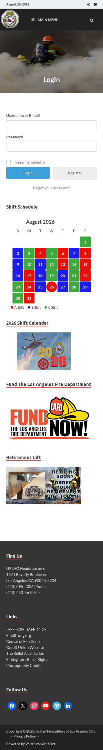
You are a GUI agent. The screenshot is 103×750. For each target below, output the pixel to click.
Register (75, 173)
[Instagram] (34, 705)
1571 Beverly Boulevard (27, 574)
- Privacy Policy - (24, 736)
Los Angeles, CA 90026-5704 (31, 580)
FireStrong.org (18, 635)
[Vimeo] (56, 705)
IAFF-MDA (36, 629)
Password (14, 137)
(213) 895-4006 (20, 586)
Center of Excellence (23, 641)
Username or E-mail (23, 115)
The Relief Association (25, 653)
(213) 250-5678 (20, 592)
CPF (20, 629)
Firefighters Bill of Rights (27, 659)
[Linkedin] (68, 705)
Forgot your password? (51, 188)
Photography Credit (24, 665)
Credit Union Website (25, 647)
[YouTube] (45, 705)
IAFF (10, 629)
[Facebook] (12, 705)
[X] (23, 705)
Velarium (33, 744)
